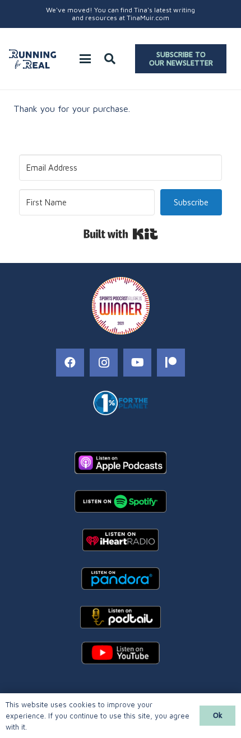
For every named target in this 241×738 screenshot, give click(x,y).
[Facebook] (70, 363)
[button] (85, 58)
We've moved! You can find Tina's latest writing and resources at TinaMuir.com (120, 14)
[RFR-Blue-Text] (32, 59)
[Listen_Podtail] (120, 617)
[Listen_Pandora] (120, 578)
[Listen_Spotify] (120, 501)
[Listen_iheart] (120, 540)
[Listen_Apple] (120, 463)
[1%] (120, 403)
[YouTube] (137, 363)
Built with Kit (121, 234)
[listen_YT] (120, 653)
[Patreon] (171, 363)
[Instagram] (104, 363)
